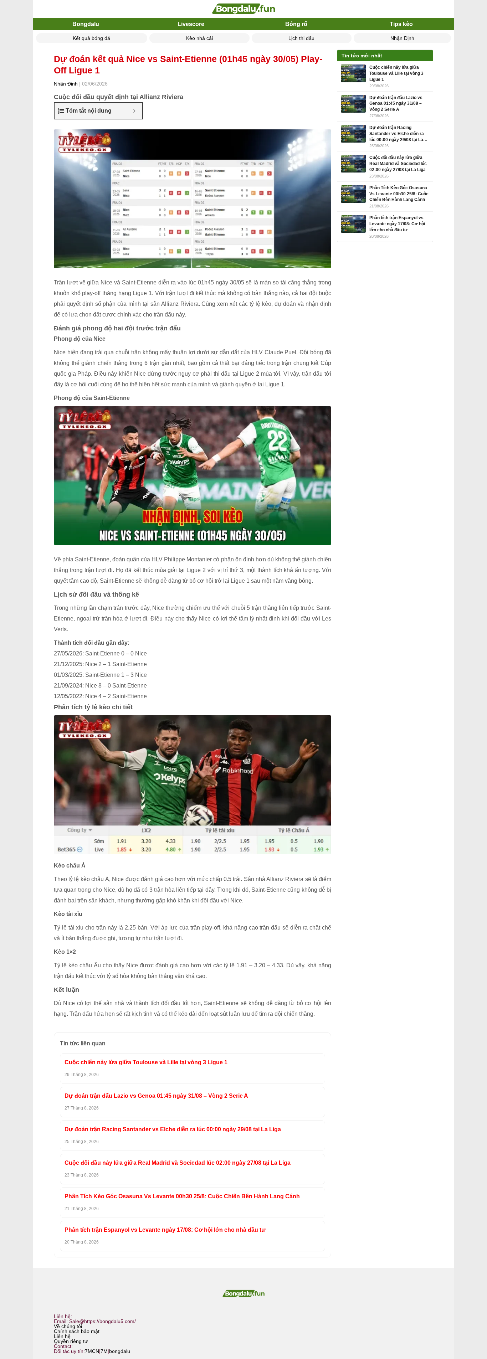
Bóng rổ (296, 24)
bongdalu (119, 1351)
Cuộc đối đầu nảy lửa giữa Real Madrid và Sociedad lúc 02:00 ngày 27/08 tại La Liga (178, 1163)
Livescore (191, 24)
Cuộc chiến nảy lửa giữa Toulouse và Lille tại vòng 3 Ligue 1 (146, 1062)
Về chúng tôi (68, 1326)
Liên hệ (62, 1336)
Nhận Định (402, 38)
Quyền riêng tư (71, 1341)
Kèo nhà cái (199, 38)
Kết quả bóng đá (91, 38)
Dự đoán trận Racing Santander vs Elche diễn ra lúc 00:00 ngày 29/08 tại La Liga (173, 1129)
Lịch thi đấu (301, 38)
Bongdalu (85, 24)
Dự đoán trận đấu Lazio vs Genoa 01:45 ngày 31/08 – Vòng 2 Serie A (156, 1096)
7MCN (92, 1351)
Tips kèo (401, 24)
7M (104, 1351)
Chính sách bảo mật (76, 1331)
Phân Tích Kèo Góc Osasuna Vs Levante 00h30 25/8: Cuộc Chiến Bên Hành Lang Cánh (182, 1196)
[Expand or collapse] (134, 111)
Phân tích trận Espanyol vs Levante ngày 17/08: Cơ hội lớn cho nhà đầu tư (165, 1230)
